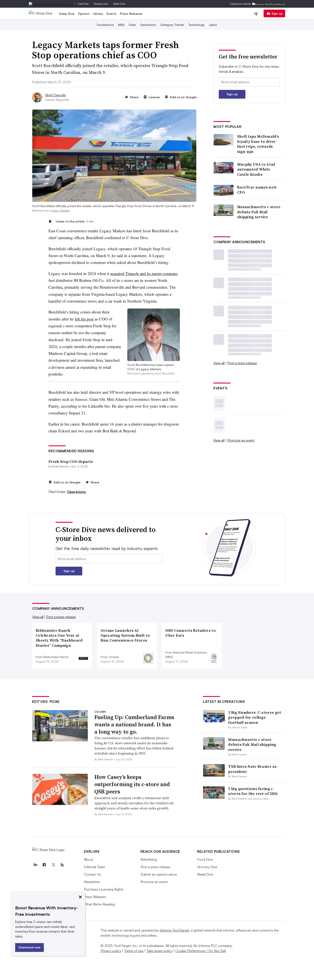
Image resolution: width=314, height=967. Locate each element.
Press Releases (131, 13)
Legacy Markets (60, 210)
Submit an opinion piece (159, 874)
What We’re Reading (99, 904)
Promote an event (240, 440)
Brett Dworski (55, 95)
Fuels (132, 24)
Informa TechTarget (174, 930)
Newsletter (92, 882)
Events (112, 13)
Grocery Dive (101, 3)
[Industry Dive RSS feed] (62, 864)
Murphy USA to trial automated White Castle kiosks (256, 169)
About (88, 859)
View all (218, 363)
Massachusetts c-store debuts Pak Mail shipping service (258, 211)
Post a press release (242, 363)
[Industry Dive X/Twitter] (53, 864)
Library (98, 13)
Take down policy (159, 951)
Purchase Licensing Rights (103, 889)
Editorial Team (94, 867)
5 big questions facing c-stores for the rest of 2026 (252, 791)
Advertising (149, 859)
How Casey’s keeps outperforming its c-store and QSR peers (132, 784)
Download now (29, 947)
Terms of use (134, 951)
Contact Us (92, 874)
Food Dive (83, 3)
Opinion (84, 13)
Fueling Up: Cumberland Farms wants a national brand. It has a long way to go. (134, 724)
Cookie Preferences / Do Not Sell (200, 951)
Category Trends (172, 24)
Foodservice (105, 24)
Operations (148, 24)
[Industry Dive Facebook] (44, 864)
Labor (213, 24)
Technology (196, 24)
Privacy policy (111, 951)
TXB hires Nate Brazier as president (252, 769)
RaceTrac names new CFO (257, 190)
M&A (121, 24)
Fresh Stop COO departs (70, 461)
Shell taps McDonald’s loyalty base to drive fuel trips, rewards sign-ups (258, 144)
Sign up (277, 13)
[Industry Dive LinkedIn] (35, 864)
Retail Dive (119, 3)
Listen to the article (75, 221)
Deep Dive (67, 13)
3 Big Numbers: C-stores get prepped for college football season (254, 717)
